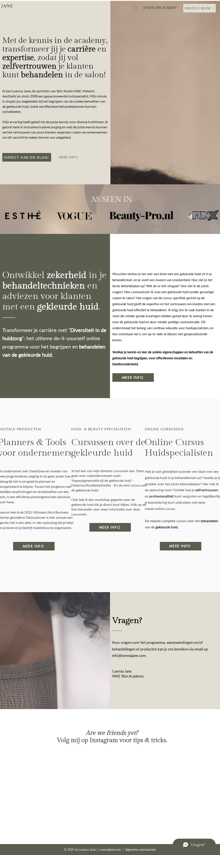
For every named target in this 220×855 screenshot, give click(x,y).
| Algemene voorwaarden (139, 849)
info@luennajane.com (129, 655)
